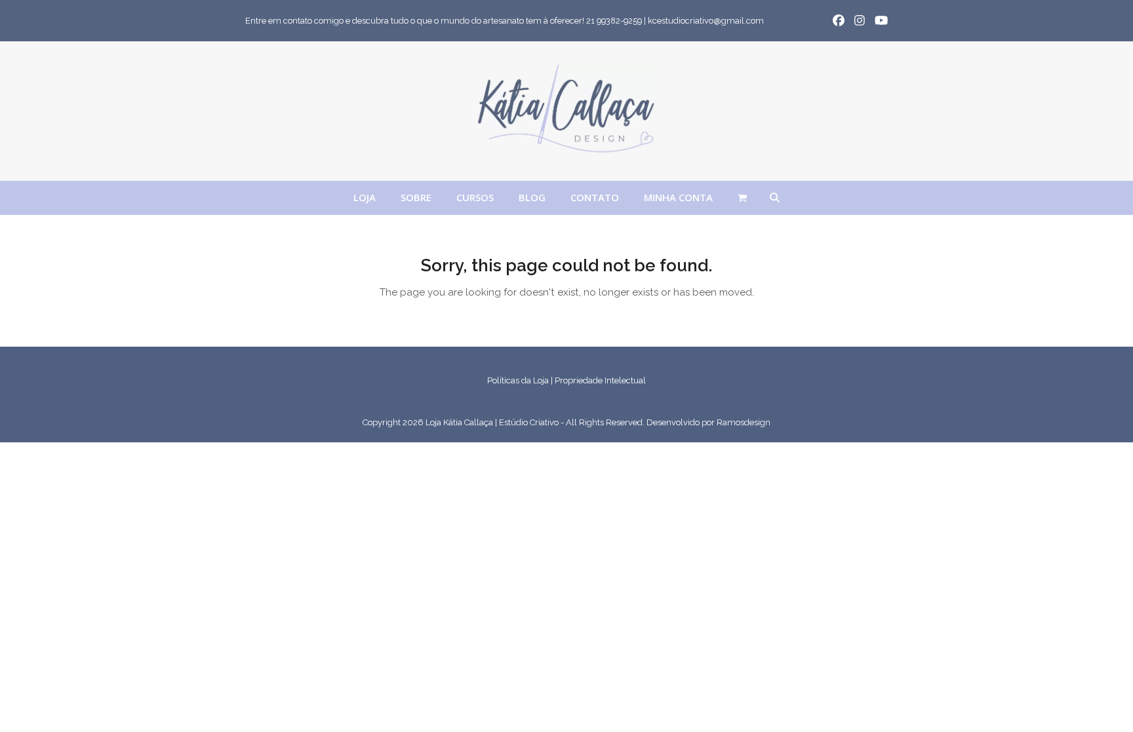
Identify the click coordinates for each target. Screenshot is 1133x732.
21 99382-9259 (614, 21)
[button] (742, 198)
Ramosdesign (743, 422)
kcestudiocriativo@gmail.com (706, 21)
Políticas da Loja (518, 380)
